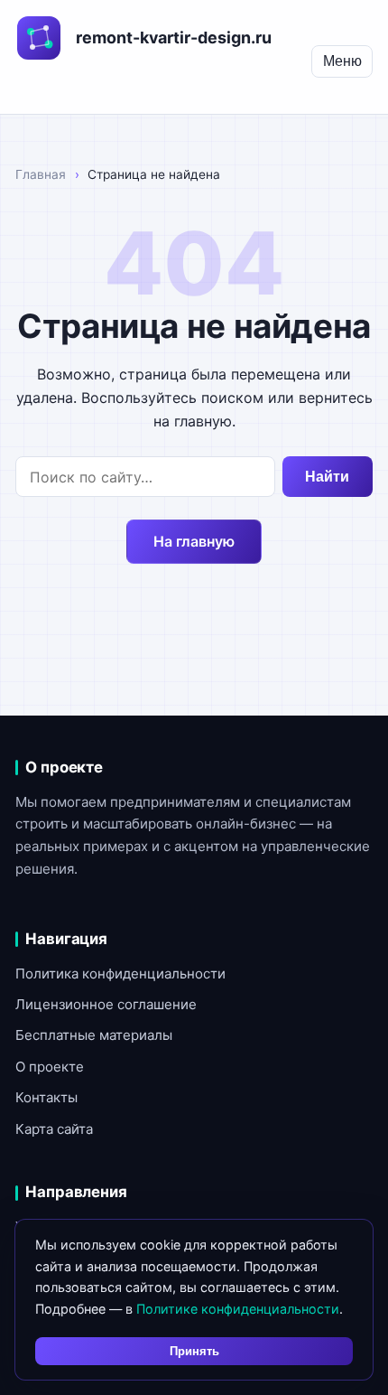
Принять (194, 1351)
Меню (342, 61)
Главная (40, 174)
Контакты (46, 1097)
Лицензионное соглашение (106, 1004)
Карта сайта (54, 1129)
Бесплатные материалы (93, 1035)
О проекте (49, 1066)
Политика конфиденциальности (120, 973)
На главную (194, 541)
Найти (327, 476)
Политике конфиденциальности (237, 1308)
